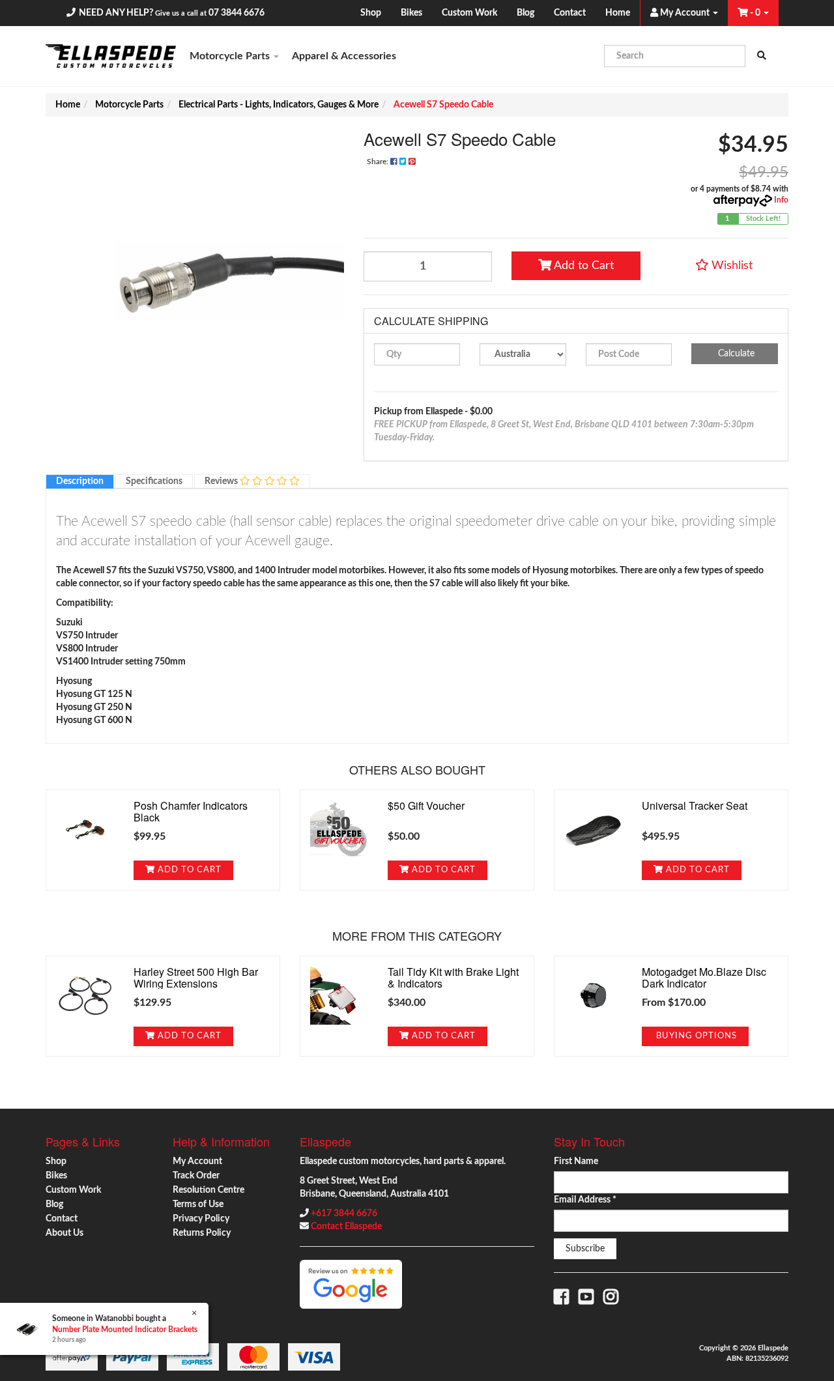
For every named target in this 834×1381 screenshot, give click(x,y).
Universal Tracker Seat (694, 805)
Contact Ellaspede (346, 1226)
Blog (525, 13)
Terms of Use (198, 1204)
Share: (378, 161)
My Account (197, 1161)
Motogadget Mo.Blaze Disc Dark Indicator (704, 977)
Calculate (735, 353)
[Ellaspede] (111, 56)
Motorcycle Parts (231, 56)
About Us (64, 1233)
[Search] (761, 56)
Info (781, 200)
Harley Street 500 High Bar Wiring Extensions (196, 977)
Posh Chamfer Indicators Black (191, 811)
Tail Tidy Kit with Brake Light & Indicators (453, 977)
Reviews (222, 481)
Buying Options (695, 1036)
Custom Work (469, 13)
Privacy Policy (201, 1218)
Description (80, 481)
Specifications (154, 481)
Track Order (196, 1175)
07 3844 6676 (236, 13)
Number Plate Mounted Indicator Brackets (124, 1329)
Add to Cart (582, 266)
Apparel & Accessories (344, 56)
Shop (370, 13)
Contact (570, 13)
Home (617, 13)
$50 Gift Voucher (426, 805)
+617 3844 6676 (344, 1213)
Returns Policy (202, 1233)
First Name (576, 1161)
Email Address (585, 1199)
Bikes (411, 13)
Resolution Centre (208, 1190)
